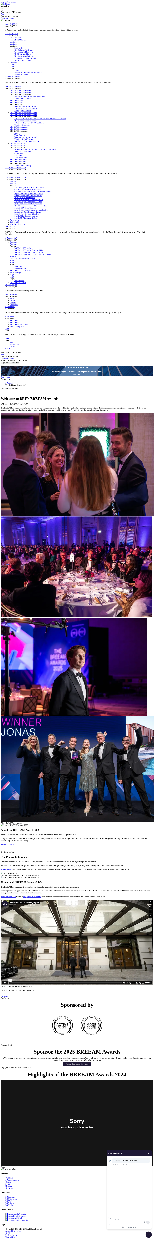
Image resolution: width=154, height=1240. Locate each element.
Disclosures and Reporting (23, 52)
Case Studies (10, 307)
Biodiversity (18, 48)
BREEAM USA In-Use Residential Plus (28, 250)
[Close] (2, 365)
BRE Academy (10, 1197)
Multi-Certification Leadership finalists (28, 204)
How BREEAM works (18, 40)
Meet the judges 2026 (17, 224)
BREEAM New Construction (20, 90)
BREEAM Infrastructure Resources (27, 141)
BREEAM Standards (13, 76)
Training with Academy (22, 98)
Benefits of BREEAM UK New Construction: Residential (35, 149)
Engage (12, 64)
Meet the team (19, 281)
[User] (2, 10)
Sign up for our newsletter (10, 363)
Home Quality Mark (17, 327)
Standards (13, 242)
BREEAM (14, 320)
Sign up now (5, 377)
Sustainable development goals (25, 58)
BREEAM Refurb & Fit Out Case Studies (29, 123)
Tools (12, 260)
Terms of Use (10, 1237)
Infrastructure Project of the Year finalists (28, 200)
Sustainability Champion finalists (26, 216)
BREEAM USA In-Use (22, 248)
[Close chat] (149, 1235)
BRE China (9, 1203)
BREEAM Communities (19, 159)
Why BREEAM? (16, 38)
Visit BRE (9, 1178)
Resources (18, 155)
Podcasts (13, 303)
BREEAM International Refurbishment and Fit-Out (32, 254)
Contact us (4, 996)
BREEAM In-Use (16, 100)
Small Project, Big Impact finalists (26, 214)
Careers (8, 1182)
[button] (2, 8)
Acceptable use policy (13, 1231)
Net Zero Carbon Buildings (24, 56)
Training (13, 256)
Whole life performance (22, 60)
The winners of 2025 (8, 897)
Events (16, 70)
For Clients (18, 266)
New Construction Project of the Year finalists (30, 206)
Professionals (14, 344)
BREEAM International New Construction (29, 252)
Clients (12, 346)
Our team (13, 62)
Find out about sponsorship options (77, 1064)
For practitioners (20, 268)
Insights (12, 301)
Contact (8, 348)
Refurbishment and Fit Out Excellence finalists (31, 210)
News (12, 299)
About (16, 133)
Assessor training (20, 157)
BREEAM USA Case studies (20, 270)
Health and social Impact (23, 54)
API (11, 342)
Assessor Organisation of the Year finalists (29, 187)
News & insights (16, 273)
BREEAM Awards (12, 1180)
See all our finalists (7, 844)
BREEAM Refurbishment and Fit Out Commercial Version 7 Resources (40, 119)
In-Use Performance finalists (24, 198)
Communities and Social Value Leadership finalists (32, 192)
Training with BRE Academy (24, 139)
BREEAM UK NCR (17, 143)
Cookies (8, 1233)
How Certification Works (23, 151)
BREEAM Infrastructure (19, 127)
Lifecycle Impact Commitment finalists (28, 202)
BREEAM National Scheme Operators (28, 72)
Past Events (14, 305)
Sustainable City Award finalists (25, 218)
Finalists (13, 181)
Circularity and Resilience (23, 50)
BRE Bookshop (11, 1199)
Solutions (13, 42)
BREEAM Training (21, 74)
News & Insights (11, 285)
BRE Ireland (9, 1205)
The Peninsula (6, 869)
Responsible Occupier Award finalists (27, 212)
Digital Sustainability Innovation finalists (28, 194)
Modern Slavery (11, 1235)
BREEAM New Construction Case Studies (29, 96)
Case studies (18, 153)
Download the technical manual (25, 107)
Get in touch (14, 220)
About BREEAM (11, 24)
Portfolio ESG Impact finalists (25, 208)
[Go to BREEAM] (5, 4)
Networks (8, 1186)
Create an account (7, 18)
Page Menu (76, 392)
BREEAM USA (11, 226)
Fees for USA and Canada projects (22, 258)
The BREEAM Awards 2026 (15, 168)
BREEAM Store (11, 1201)
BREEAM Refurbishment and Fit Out (23, 113)
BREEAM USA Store (18, 283)
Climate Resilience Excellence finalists (28, 190)
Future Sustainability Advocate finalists (28, 196)
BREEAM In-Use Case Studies (25, 109)
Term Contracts (19, 135)
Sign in (3, 14)
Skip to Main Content (8, 2)
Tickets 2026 (14, 222)
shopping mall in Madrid (32, 897)
